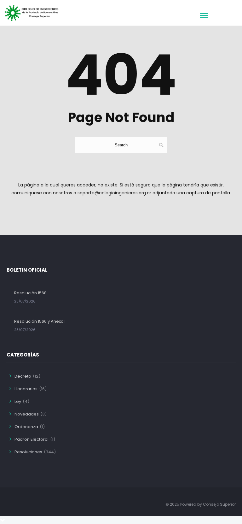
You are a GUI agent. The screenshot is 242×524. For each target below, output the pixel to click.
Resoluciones (28, 452)
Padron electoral (31, 439)
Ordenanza (26, 427)
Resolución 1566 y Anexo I (40, 321)
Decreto (22, 376)
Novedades (26, 414)
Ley (17, 401)
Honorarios (25, 389)
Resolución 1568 (30, 293)
